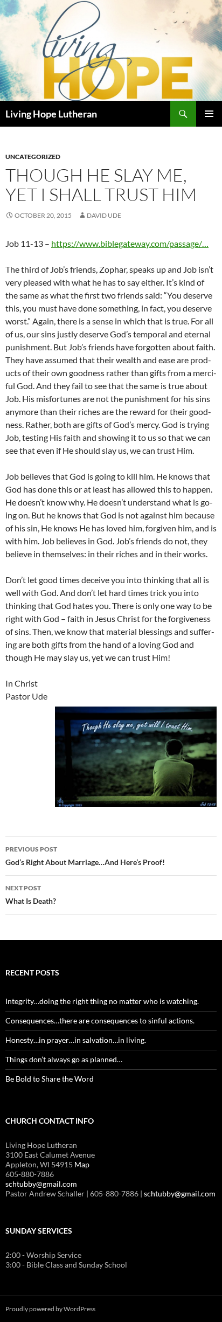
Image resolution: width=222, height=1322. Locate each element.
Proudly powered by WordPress (50, 1309)
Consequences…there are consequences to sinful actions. (100, 1020)
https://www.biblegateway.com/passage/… (130, 243)
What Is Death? (30, 894)
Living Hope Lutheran (51, 114)
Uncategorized (32, 157)
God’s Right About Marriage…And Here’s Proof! (85, 856)
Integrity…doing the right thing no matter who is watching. (102, 1001)
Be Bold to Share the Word (49, 1078)
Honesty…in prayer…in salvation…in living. (75, 1039)
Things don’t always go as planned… (63, 1059)
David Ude (104, 215)
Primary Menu (209, 114)
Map (81, 1164)
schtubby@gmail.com (41, 1183)
